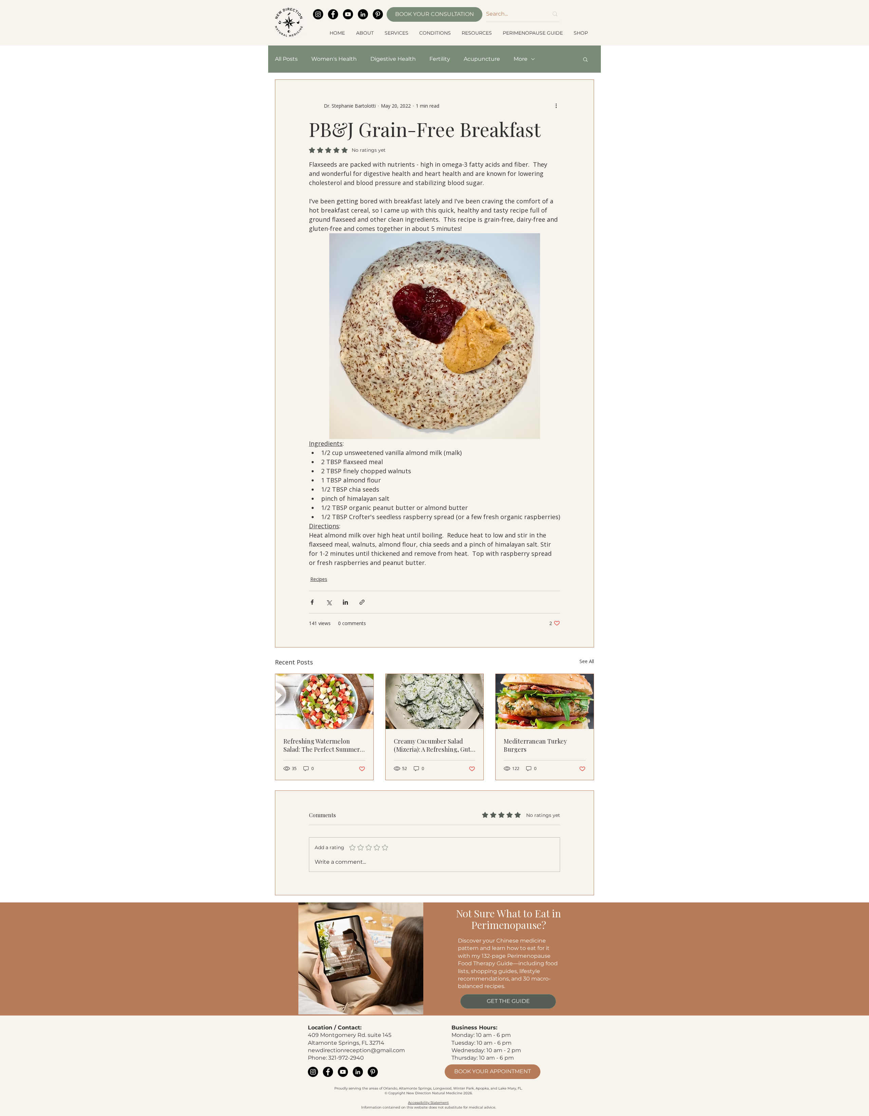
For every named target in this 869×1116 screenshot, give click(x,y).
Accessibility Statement (428, 1102)
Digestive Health (393, 59)
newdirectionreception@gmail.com (356, 1050)
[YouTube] (348, 14)
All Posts (286, 59)
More (521, 59)
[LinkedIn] (363, 14)
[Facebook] (333, 14)
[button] (365, 33)
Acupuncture (482, 59)
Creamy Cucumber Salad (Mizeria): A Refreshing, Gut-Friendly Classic (434, 745)
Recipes (318, 579)
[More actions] (556, 106)
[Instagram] (318, 14)
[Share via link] (362, 602)
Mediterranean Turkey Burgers (535, 745)
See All (586, 661)
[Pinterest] (378, 14)
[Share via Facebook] (312, 602)
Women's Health (334, 59)
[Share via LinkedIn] (345, 602)
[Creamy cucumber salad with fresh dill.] (435, 701)
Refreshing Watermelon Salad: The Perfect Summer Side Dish (321, 745)
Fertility (439, 59)
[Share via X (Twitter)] (329, 602)
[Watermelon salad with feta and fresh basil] (324, 701)
